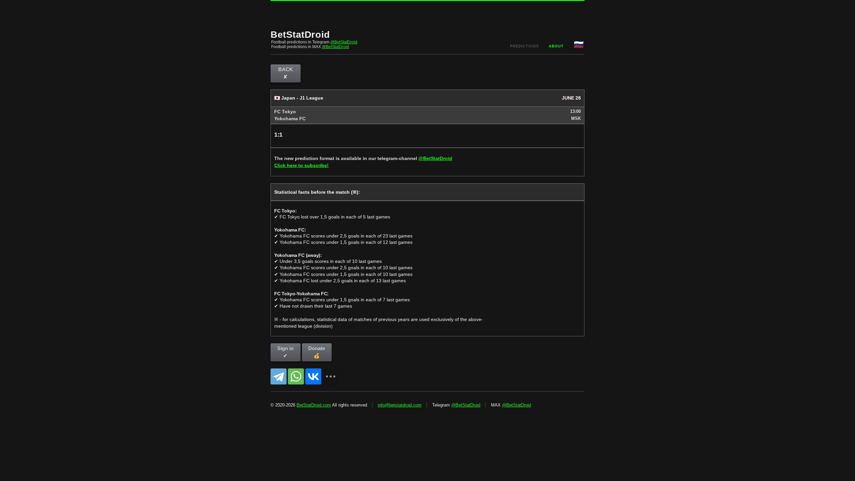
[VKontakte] (313, 376)
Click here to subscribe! (301, 165)
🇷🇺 (579, 44)
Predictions (524, 46)
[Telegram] (279, 376)
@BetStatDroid (343, 42)
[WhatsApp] (296, 376)
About (556, 46)
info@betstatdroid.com (399, 405)
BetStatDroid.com (314, 405)
